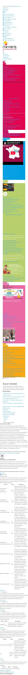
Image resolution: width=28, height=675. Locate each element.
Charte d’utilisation (8, 38)
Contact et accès (6, 408)
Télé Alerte (6, 32)
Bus (5, 12)
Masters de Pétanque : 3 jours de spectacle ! (13, 403)
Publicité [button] (2, 627)
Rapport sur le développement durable (14, 214)
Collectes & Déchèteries (9, 16)
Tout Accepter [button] (10, 453)
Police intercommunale (9, 40)
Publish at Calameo (14, 98)
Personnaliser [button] (3, 453)
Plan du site (5, 409)
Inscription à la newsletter (9, 414)
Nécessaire (4, 474)
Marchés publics (7, 33)
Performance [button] (3, 600)
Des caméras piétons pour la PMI (10, 398)
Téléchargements (8, 22)
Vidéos (5, 36)
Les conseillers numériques (10, 27)
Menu (5, 60)
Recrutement (7, 20)
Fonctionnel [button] (2, 590)
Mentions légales (7, 411)
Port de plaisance (8, 17)
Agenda (5, 11)
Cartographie (7, 35)
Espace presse (6, 416)
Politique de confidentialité (9, 413)
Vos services (5, 7)
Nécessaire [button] (2, 473)
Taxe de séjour (7, 28)
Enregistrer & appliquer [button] (5, 670)
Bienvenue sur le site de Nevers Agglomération (13, 406)
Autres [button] (1, 658)
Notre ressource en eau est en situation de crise (14, 396)
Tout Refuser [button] (17, 453)
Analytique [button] (2, 610)
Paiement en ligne (8, 24)
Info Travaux (7, 25)
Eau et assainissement (8, 14)
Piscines (6, 9)
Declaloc (6, 30)
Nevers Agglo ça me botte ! (10, 19)
